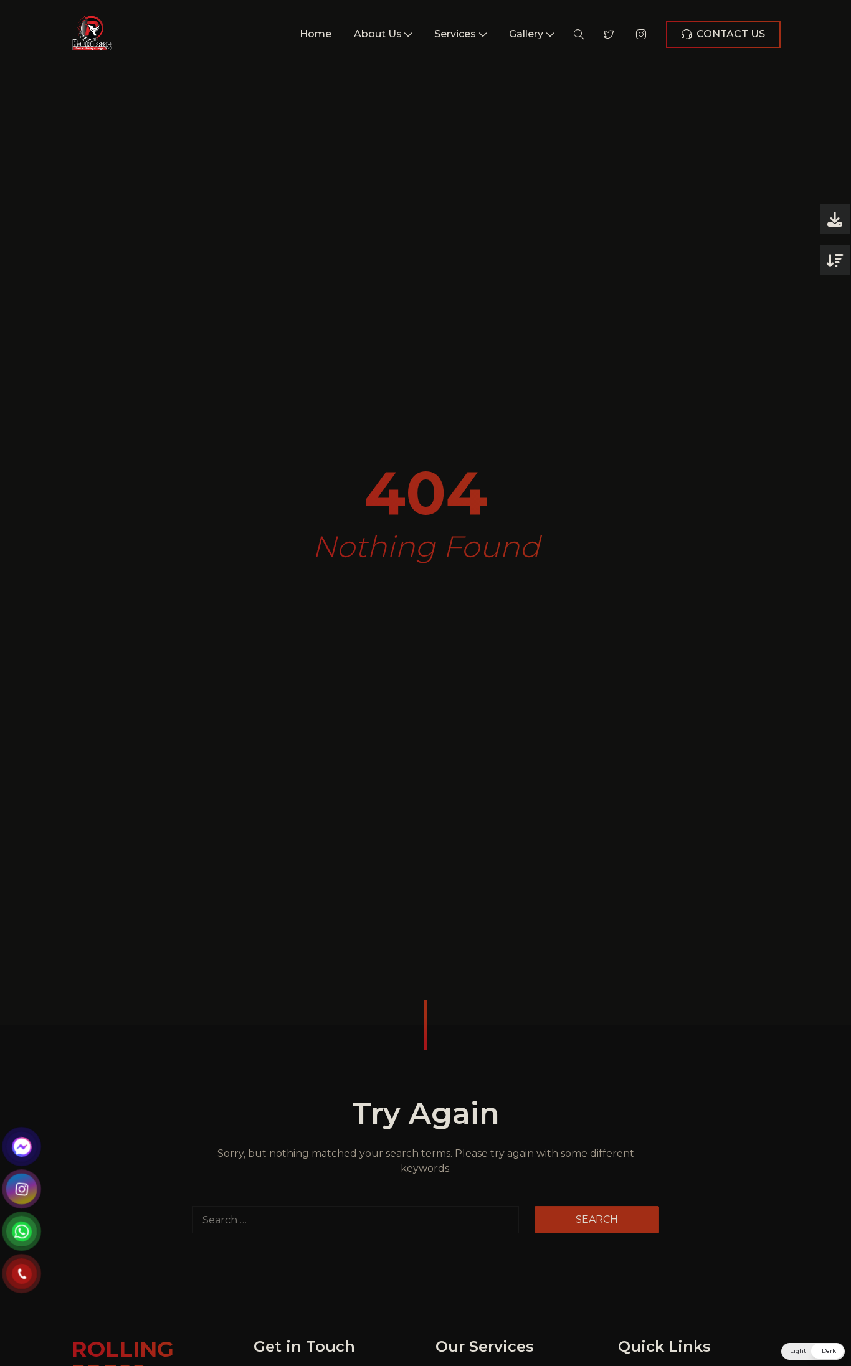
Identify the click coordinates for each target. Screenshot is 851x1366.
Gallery (526, 34)
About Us (378, 34)
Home (315, 34)
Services (455, 34)
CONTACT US (730, 34)
